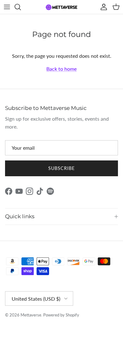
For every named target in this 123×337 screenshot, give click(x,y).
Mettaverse (30, 314)
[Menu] (7, 7)
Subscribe (61, 168)
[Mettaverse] (61, 7)
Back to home (61, 69)
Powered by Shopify (61, 314)
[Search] (21, 7)
